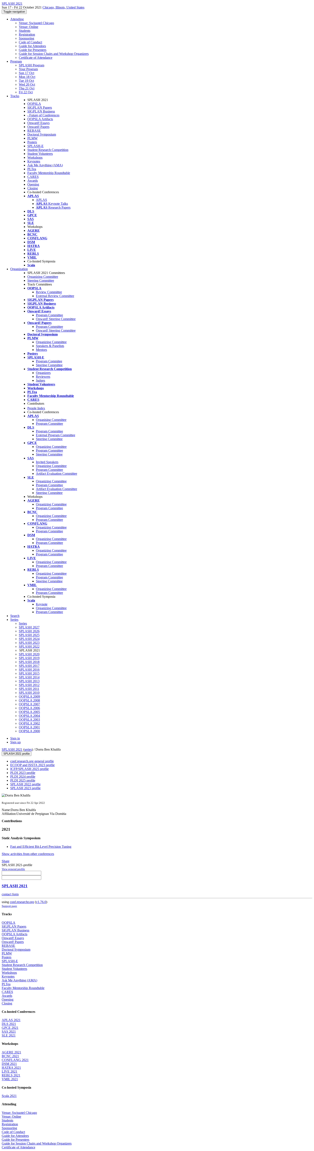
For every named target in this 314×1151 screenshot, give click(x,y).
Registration (27, 34)
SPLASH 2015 (29, 673)
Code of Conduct (30, 42)
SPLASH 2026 (29, 631)
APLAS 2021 (11, 1020)
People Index (36, 408)
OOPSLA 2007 (29, 704)
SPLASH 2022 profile (25, 784)
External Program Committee (55, 435)
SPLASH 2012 (29, 685)
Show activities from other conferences (28, 854)
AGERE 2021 (11, 1052)
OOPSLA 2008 (29, 700)
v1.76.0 (41, 902)
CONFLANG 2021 (15, 1060)
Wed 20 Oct (27, 84)
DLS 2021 (9, 1024)
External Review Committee (55, 296)
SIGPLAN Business (41, 111)
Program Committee (49, 315)
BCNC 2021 (10, 1056)
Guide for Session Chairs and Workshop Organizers (54, 54)
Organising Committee (51, 420)
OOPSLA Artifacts (40, 119)
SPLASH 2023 (29, 642)
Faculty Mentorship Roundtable (48, 173)
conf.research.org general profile (32, 761)
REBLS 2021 (11, 1075)
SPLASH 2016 (29, 669)
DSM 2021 (9, 1064)
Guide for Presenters (32, 50)
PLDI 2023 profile (22, 773)
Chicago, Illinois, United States (63, 7)
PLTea (31, 169)
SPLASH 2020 (29, 654)
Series (23, 623)
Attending (17, 19)
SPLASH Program (31, 65)
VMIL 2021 (10, 1079)
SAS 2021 (9, 1031)
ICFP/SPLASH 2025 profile (29, 769)
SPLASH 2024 (29, 639)
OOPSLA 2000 (29, 731)
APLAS (41, 200)
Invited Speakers (47, 462)
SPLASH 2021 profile (16, 753)
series (28, 749)
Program (16, 61)
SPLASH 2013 (29, 681)
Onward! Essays (38, 123)
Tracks (14, 96)
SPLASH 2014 (29, 677)
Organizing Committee (42, 276)
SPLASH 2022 (29, 646)
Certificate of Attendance (35, 57)
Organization (19, 269)
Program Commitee (49, 361)
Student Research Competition (47, 150)
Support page (9, 906)
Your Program (28, 69)
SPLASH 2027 (29, 627)
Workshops (35, 157)
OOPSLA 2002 (29, 723)
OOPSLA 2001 (29, 727)
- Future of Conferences (43, 115)
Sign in (15, 738)
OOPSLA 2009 (29, 696)
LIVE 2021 (9, 1071)
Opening (33, 184)
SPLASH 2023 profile (25, 788)
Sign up (15, 742)
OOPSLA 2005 (29, 712)
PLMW (32, 138)
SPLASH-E (35, 146)
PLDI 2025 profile (22, 780)
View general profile (13, 869)
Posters (32, 142)
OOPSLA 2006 (29, 708)
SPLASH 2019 (29, 658)
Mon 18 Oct (27, 77)
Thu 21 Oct (26, 88)
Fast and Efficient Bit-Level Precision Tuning (40, 846)
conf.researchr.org (22, 902)
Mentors (41, 349)
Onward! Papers (38, 127)
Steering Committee (40, 280)
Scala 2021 (9, 1096)
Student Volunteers (40, 153)
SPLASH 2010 (29, 692)
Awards (32, 180)
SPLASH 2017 (29, 666)
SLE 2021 (9, 1035)
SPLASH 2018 (29, 662)
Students (24, 30)
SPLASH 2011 (29, 689)
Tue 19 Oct (26, 80)
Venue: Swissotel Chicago (36, 23)
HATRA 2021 (11, 1067)
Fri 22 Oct (26, 92)
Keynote (41, 604)
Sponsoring (26, 38)
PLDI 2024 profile (22, 776)
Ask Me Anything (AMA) (45, 165)
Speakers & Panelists (50, 346)
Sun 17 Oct (26, 73)
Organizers (43, 373)
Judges (40, 380)
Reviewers (43, 376)
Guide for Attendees (32, 46)
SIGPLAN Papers (39, 107)
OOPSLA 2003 (29, 719)
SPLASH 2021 (12, 749)
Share (5, 861)
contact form (10, 894)
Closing (32, 188)
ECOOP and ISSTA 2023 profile (32, 765)
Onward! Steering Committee (56, 319)
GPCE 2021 (10, 1027)
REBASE (34, 130)
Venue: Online (28, 27)
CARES (33, 177)
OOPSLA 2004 (29, 716)
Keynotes (33, 161)
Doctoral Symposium (41, 134)
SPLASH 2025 (29, 635)
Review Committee (49, 292)
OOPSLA (34, 103)
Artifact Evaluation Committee (56, 473)
